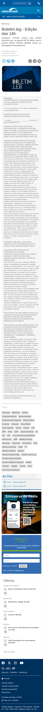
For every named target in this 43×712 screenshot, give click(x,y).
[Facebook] (4, 663)
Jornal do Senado (15, 615)
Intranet (7, 678)
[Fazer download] (13, 61)
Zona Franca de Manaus (11, 470)
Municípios (6, 443)
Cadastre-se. (19, 570)
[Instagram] (15, 663)
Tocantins (5, 466)
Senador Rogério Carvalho (11, 458)
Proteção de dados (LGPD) (12, 697)
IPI (37, 432)
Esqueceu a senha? (10, 566)
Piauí (35, 443)
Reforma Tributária (8, 451)
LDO (8, 435)
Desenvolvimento (25, 416)
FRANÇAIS (23, 672)
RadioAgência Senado (9, 51)
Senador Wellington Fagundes (12, 462)
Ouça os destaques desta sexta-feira (22, 589)
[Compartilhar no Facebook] (35, 61)
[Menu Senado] (4, 3)
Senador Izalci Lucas (29, 454)
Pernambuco (26, 443)
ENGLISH (5, 672)
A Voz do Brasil (8, 611)
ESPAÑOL (14, 672)
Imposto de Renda (27, 432)
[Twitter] (9, 663)
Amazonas (6, 412)
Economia (5, 424)
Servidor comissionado (10, 686)
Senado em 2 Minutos (11, 586)
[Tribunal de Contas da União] (13, 668)
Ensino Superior (7, 428)
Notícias (6, 624)
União (30, 466)
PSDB (20, 447)
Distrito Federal (28, 420)
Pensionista (6, 692)
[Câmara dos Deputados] (3, 668)
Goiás (10, 432)
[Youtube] (20, 663)
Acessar (23, 566)
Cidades (25, 412)
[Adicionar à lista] (8, 61)
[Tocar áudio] (4, 61)
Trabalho (14, 466)
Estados (26, 428)
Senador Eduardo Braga (10, 454)
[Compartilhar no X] (39, 61)
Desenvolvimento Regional (11, 420)
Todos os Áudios (9, 652)
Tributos (22, 466)
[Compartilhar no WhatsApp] (30, 61)
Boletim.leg (16, 412)
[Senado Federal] (21, 3)
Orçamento (16, 443)
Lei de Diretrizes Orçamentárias (24, 435)
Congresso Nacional (9, 416)
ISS (3, 435)
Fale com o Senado (11, 700)
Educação (15, 424)
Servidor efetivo (7, 683)
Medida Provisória (25, 439)
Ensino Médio (25, 424)
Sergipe (28, 462)
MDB (15, 439)
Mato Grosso (6, 439)
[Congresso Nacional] (8, 668)
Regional (21, 451)
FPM (4, 432)
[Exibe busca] (38, 10)
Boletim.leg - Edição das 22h (19, 602)
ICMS (16, 432)
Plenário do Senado (9, 447)
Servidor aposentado (9, 689)
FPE (32, 428)
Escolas (18, 428)
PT (26, 447)
